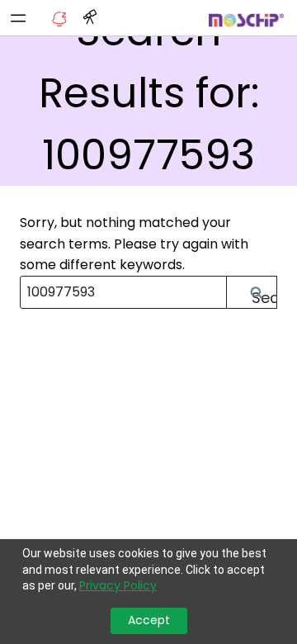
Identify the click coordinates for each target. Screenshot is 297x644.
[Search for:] (148, 291)
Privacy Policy (118, 586)
